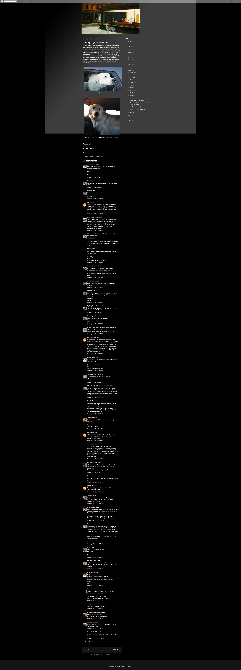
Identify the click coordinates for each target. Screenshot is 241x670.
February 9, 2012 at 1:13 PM (95, 459)
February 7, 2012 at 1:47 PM (95, 177)
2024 (130, 44)
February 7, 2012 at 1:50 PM (95, 187)
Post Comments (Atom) (105, 654)
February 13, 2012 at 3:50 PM (95, 482)
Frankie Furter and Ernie (94, 266)
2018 (130, 54)
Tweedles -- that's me (93, 374)
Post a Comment (90, 641)
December (133, 72)
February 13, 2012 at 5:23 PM (95, 492)
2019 (130, 52)
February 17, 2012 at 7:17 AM (95, 600)
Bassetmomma (91, 281)
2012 (130, 70)
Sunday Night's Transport (137, 109)
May (131, 90)
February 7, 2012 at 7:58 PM (95, 370)
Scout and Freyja (92, 560)
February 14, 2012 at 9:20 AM (95, 503)
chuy (88, 202)
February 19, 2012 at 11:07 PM (95, 638)
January (132, 112)
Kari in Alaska (91, 357)
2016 (130, 59)
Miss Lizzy (90, 485)
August (132, 82)
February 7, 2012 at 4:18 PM (95, 312)
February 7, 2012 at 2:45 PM (95, 230)
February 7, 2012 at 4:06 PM (95, 302)
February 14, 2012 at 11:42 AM (95, 520)
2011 (130, 116)
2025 (130, 42)
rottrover (89, 190)
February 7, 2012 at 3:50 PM (95, 287)
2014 (130, 65)
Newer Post (87, 650)
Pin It (84, 152)
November (133, 75)
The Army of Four (92, 316)
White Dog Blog (91, 337)
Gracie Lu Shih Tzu (93, 632)
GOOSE (89, 291)
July (131, 85)
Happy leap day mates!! (137, 100)
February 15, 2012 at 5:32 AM (95, 557)
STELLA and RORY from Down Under (98, 385)
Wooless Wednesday (136, 107)
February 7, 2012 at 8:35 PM (95, 382)
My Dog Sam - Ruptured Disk (95, 306)
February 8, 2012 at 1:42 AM (95, 414)
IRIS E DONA (91, 572)
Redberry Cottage (92, 462)
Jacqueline (90, 495)
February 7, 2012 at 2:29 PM (95, 213)
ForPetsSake (91, 622)
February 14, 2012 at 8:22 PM (95, 544)
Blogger (130, 666)
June (131, 87)
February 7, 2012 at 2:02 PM (95, 198)
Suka (88, 524)
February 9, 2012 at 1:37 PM (95, 472)
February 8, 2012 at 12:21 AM (95, 397)
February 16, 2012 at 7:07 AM (95, 568)
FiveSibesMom (91, 507)
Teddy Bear (90, 417)
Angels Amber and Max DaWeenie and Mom (100, 327)
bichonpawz (90, 432)
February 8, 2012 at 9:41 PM (95, 429)
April (131, 93)
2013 (130, 67)
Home (102, 650)
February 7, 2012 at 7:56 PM (95, 354)
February (133, 98)
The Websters (91, 164)
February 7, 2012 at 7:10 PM (95, 334)
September (133, 80)
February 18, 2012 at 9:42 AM (95, 608)
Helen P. (89, 180)
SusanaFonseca (91, 589)
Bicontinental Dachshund (94, 612)
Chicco (89, 547)
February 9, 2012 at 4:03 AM (95, 440)
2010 (130, 118)
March (132, 95)
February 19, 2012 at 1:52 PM (95, 618)
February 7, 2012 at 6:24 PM (95, 324)
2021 (130, 49)
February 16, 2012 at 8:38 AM (95, 585)
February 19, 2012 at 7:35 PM (95, 628)
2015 (130, 62)
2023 (130, 47)
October (132, 77)
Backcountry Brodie (93, 217)
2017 (130, 57)
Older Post (116, 650)
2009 (130, 121)
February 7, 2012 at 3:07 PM (95, 277)
